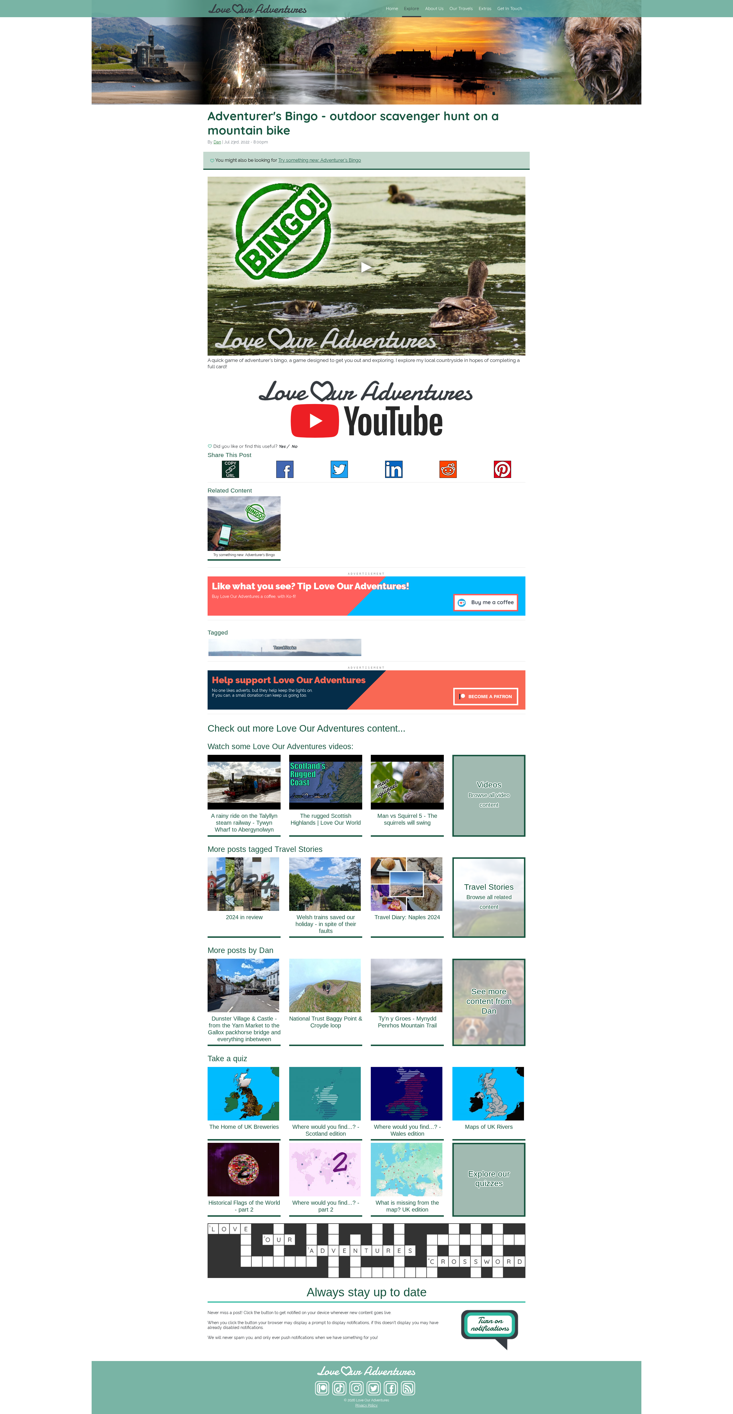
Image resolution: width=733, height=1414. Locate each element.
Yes (283, 446)
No (294, 446)
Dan (217, 142)
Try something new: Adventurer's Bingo (319, 160)
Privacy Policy (366, 1405)
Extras (485, 8)
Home (392, 8)
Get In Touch (509, 8)
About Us (434, 8)
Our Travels (461, 8)
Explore (411, 8)
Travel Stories (284, 647)
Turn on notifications (490, 1324)
